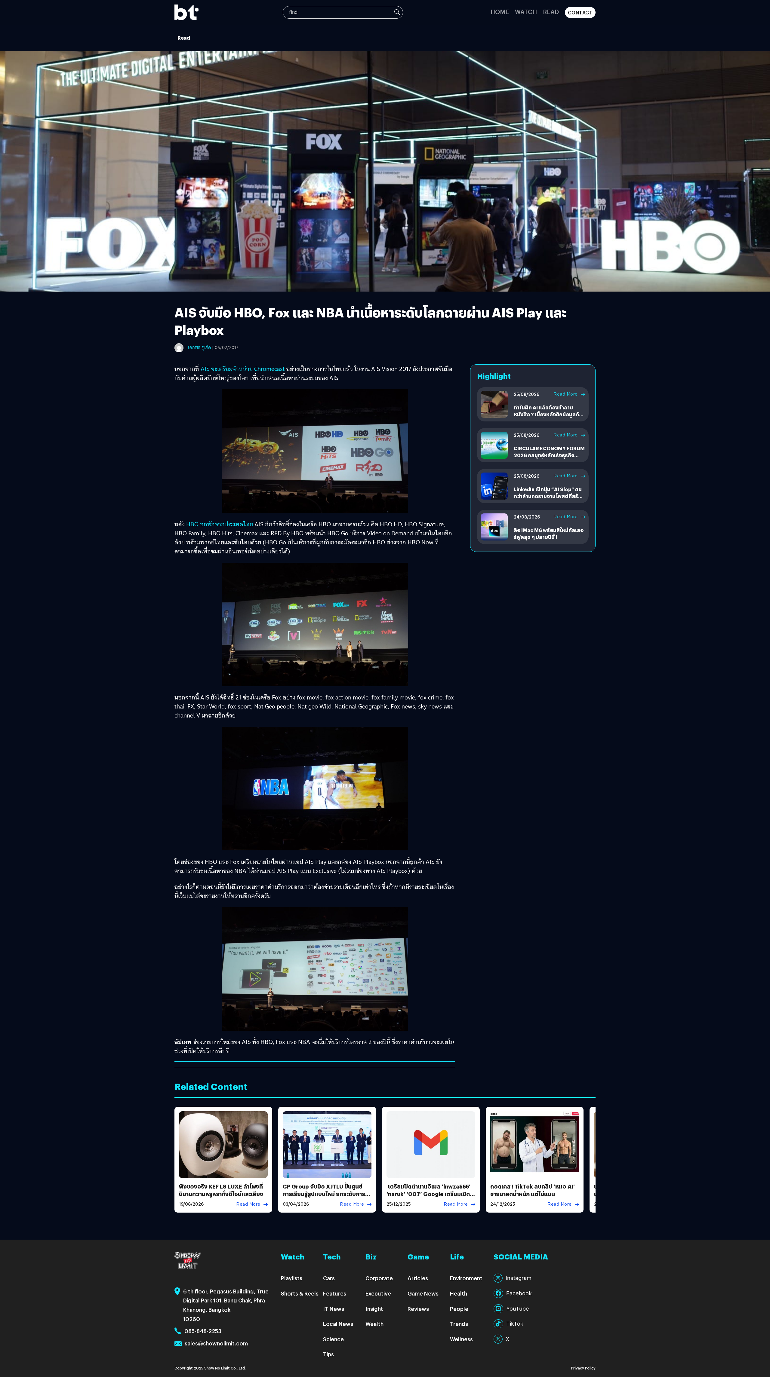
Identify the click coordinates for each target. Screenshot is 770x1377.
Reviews (418, 1308)
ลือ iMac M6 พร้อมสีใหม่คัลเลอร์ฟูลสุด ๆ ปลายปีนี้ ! (549, 533)
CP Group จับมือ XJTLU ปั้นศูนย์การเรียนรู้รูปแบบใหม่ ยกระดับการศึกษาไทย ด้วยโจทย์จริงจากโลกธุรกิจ (324, 1198)
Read (551, 11)
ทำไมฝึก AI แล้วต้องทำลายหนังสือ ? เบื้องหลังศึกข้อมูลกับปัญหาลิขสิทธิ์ (548, 414)
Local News (338, 1323)
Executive (378, 1293)
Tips (328, 1354)
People (459, 1308)
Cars (329, 1278)
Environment (466, 1278)
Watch (526, 11)
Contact (580, 12)
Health (458, 1293)
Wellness (461, 1339)
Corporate (379, 1278)
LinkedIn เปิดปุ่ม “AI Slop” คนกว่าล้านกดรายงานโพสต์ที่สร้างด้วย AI (549, 496)
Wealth (374, 1323)
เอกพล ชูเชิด (199, 347)
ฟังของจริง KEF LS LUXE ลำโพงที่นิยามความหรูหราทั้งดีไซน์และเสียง (221, 1190)
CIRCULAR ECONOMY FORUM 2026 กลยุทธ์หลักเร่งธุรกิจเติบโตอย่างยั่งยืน (549, 455)
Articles (418, 1278)
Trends (459, 1323)
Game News (423, 1293)
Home (500, 11)
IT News (333, 1308)
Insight (374, 1308)
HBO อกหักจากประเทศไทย (219, 524)
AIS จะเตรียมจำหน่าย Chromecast (243, 369)
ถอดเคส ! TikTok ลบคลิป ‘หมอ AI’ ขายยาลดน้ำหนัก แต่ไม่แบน (532, 1190)
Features (334, 1293)
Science (333, 1339)
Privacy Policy (583, 1367)
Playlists (291, 1278)
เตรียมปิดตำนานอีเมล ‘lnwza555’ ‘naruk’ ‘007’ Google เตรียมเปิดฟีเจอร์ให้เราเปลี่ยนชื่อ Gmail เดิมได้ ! (430, 1198)
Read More (565, 394)
